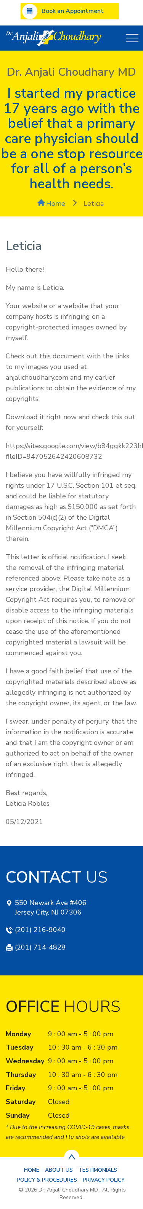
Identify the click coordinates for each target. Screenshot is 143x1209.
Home (54, 203)
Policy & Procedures (47, 1180)
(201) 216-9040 (40, 929)
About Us (59, 1170)
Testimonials (98, 1170)
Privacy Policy (104, 1180)
